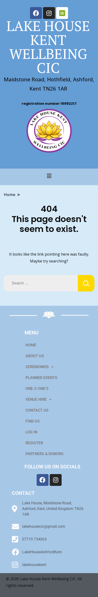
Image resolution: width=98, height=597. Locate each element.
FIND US (32, 421)
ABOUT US (34, 356)
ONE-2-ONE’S (37, 388)
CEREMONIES (37, 367)
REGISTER (34, 443)
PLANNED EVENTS (41, 377)
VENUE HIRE (36, 399)
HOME (30, 345)
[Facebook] (36, 13)
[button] (49, 175)
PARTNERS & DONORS (44, 454)
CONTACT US (37, 410)
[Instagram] (49, 13)
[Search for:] (41, 283)
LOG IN (31, 432)
